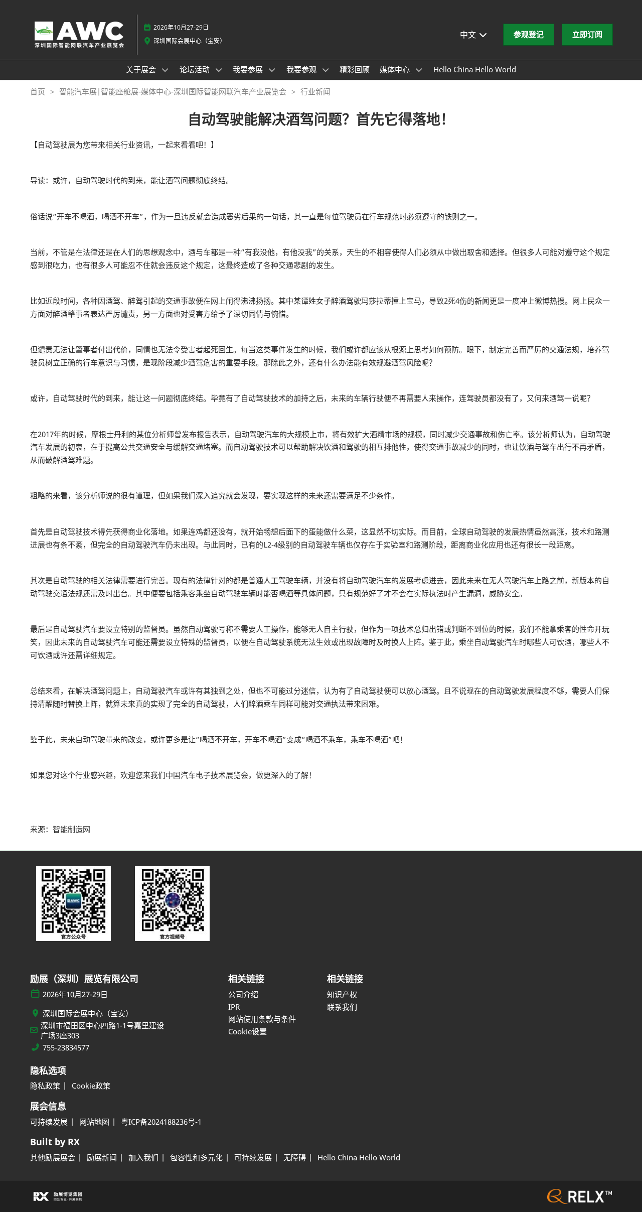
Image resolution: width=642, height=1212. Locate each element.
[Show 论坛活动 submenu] (218, 69)
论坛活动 (196, 69)
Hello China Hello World (474, 69)
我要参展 (249, 69)
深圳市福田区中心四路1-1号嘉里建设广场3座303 (102, 1030)
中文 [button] (469, 34)
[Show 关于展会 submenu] (165, 69)
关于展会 (142, 69)
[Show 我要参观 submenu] (325, 69)
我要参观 (302, 69)
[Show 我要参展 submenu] (271, 69)
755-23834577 (66, 1047)
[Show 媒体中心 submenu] (418, 69)
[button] (528, 35)
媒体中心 (396, 69)
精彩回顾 (355, 69)
